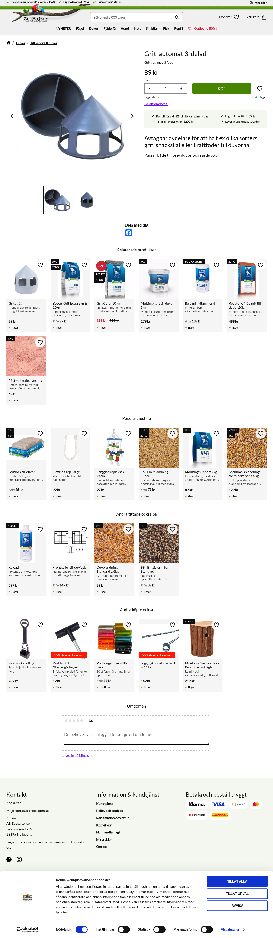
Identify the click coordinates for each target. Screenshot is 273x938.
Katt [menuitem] (137, 28)
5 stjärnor (81, 720)
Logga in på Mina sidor (78, 755)
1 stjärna (66, 720)
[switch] (124, 929)
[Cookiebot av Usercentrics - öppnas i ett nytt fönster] (27, 929)
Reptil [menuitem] (178, 28)
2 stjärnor (70, 720)
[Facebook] (9, 859)
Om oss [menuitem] (101, 846)
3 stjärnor (74, 720)
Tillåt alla (237, 881)
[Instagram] (19, 859)
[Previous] (12, 116)
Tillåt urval (237, 893)
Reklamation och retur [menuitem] (112, 818)
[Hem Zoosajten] (39, 15)
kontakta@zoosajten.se (32, 810)
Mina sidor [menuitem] (104, 839)
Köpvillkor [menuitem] (104, 825)
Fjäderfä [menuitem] (109, 28)
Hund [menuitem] (125, 28)
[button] (230, 17)
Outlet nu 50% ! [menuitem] (205, 28)
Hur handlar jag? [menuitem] (108, 832)
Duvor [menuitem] (93, 28)
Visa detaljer (230, 929)
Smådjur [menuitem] (152, 28)
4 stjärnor (78, 720)
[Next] (132, 116)
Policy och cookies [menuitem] (109, 810)
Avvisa (237, 905)
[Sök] (177, 17)
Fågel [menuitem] (80, 28)
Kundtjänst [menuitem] (104, 803)
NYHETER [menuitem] (63, 28)
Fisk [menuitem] (166, 28)
